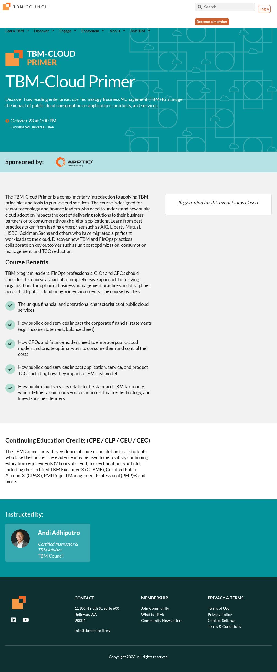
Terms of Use (218, 608)
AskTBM (137, 30)
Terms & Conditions (224, 626)
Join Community (155, 608)
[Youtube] (25, 620)
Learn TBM (14, 30)
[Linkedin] (13, 620)
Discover (41, 30)
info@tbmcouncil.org (92, 630)
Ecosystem (90, 30)
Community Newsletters (161, 620)
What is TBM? (152, 614)
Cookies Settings (221, 620)
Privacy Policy (220, 614)
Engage (65, 30)
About (115, 30)
